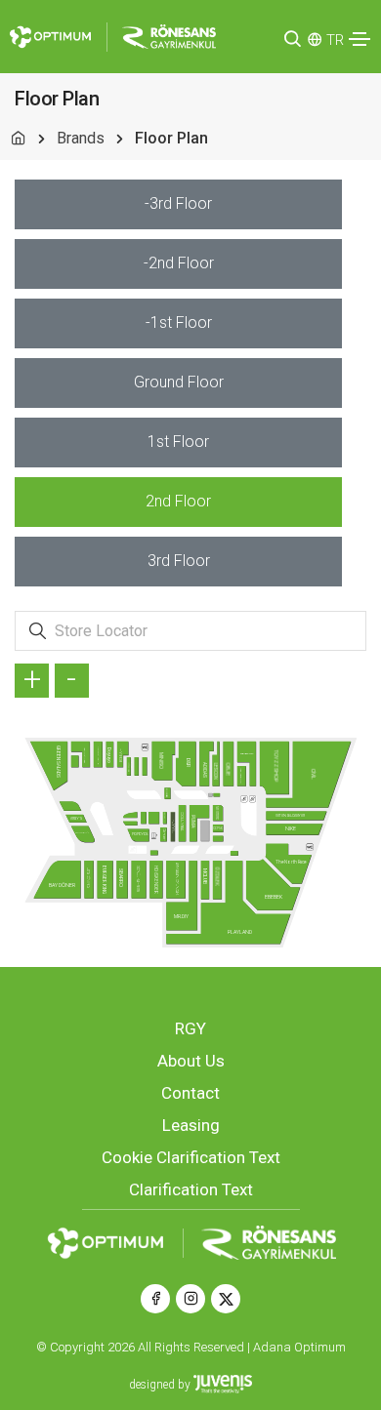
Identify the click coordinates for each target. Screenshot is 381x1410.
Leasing (191, 1125)
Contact (190, 1093)
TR (335, 40)
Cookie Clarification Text (191, 1157)
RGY (190, 1028)
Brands (81, 138)
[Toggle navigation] (359, 39)
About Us (191, 1060)
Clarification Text (191, 1189)
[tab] (178, 204)
